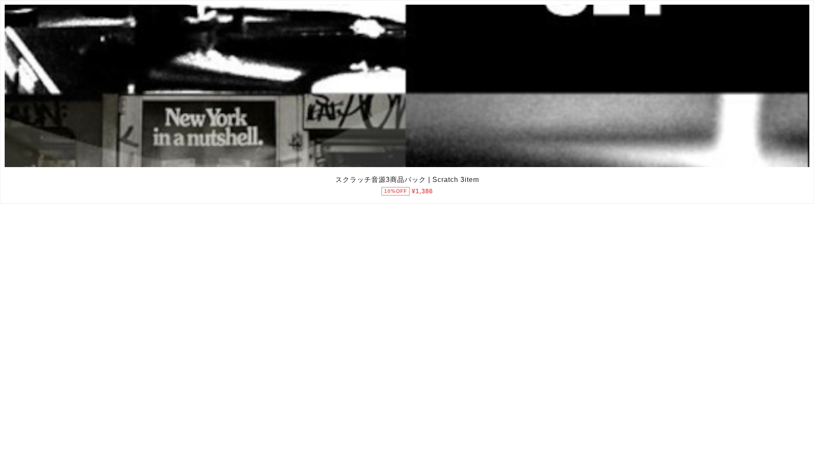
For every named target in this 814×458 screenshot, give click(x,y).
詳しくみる (407, 86)
